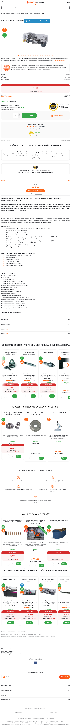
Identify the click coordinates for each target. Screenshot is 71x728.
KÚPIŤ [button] (19, 456)
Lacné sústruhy (21, 631)
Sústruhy (25, 13)
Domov (3, 13)
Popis (3, 180)
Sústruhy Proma (65, 140)
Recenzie (4, 329)
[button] (18, 456)
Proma (68, 75)
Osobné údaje (54, 712)
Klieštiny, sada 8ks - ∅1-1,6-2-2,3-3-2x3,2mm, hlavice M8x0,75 (13, 521)
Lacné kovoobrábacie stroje (8, 631)
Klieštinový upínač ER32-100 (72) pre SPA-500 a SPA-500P (13, 413)
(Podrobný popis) (60, 60)
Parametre (4, 320)
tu (53, 718)
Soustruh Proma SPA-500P (34, 634)
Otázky (4, 334)
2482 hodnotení (40, 126)
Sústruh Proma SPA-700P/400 (48, 580)
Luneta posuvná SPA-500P (58, 413)
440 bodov (64, 107)
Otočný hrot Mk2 (48, 353)
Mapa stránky (18, 712)
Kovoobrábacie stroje (13, 13)
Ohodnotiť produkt (35, 191)
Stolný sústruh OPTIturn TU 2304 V (29, 580)
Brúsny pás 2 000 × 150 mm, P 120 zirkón (58, 521)
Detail (10, 622)
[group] (12, 436)
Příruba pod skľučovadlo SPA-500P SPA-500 (35, 413)
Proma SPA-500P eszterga (48, 636)
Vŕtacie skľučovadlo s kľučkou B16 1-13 (11, 353)
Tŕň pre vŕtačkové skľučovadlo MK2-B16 (29, 353)
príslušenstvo (5, 324)
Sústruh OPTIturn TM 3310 (10, 580)
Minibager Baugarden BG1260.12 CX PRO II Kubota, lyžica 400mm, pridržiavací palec (35, 521)
